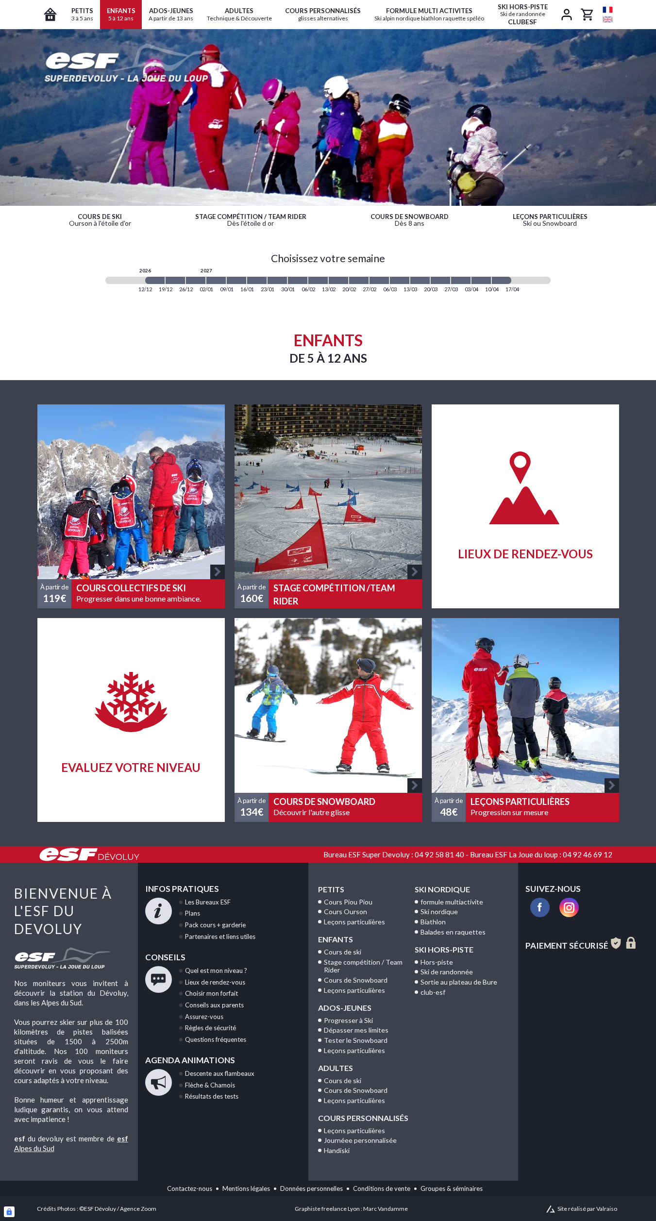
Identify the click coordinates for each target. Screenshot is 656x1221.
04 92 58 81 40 (439, 854)
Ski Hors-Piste (444, 949)
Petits (331, 889)
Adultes (335, 1067)
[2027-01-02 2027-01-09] (216, 280)
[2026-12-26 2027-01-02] (195, 280)
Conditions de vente (381, 1188)
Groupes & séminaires (452, 1188)
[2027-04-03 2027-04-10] (481, 280)
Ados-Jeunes (344, 1007)
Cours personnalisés (363, 1117)
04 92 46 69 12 (587, 854)
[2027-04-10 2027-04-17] (501, 280)
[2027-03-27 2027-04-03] (461, 280)
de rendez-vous (215, 982)
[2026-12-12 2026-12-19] (155, 280)
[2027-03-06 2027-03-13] (399, 280)
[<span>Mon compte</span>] (566, 14)
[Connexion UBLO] (9, 1211)
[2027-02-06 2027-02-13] (318, 280)
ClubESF (523, 14)
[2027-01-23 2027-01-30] (277, 280)
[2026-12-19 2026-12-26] (175, 280)
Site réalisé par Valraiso (587, 1208)
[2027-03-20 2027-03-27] (440, 280)
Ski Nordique (442, 889)
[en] (608, 19)
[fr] (608, 10)
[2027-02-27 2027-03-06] (379, 280)
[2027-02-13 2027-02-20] (338, 280)
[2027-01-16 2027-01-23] (257, 280)
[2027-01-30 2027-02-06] (297, 280)
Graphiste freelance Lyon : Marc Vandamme (351, 1208)
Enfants (335, 939)
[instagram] (569, 907)
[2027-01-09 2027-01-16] (236, 280)
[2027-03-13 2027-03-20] (420, 280)
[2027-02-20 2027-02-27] (359, 280)
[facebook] (540, 907)
